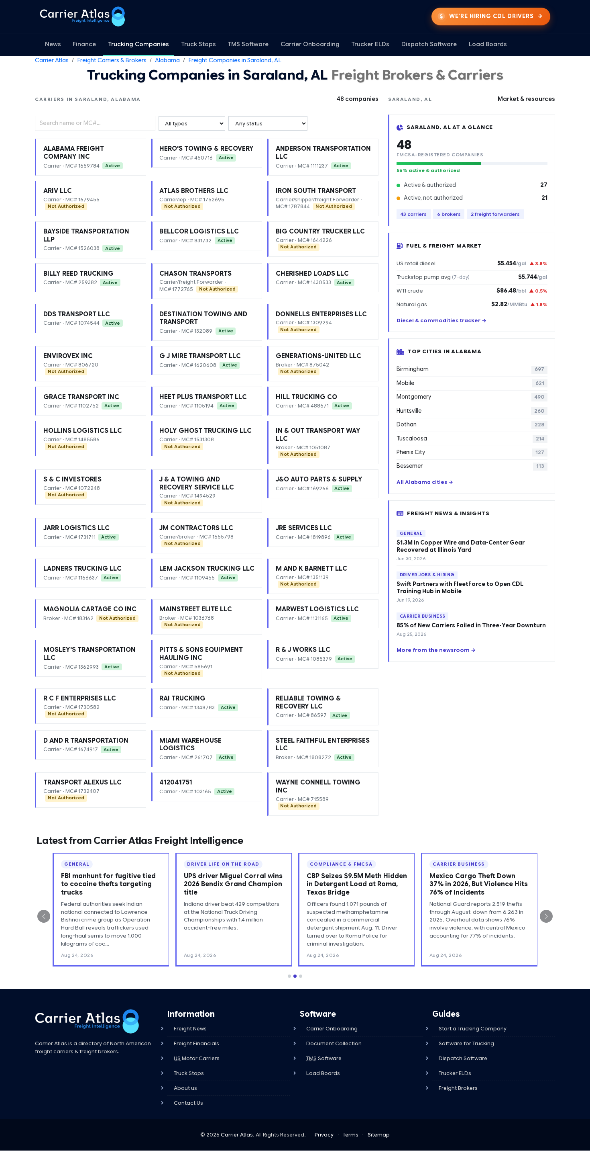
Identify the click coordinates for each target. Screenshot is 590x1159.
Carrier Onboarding (310, 44)
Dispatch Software (429, 44)
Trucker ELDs (370, 44)
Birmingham (470, 369)
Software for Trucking (466, 1043)
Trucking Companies (138, 44)
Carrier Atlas (52, 60)
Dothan (470, 424)
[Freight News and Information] (87, 1021)
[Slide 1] (289, 976)
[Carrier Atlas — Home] (82, 16)
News (53, 44)
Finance (84, 44)
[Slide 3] (300, 976)
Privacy (324, 1134)
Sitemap (379, 1134)
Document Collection (334, 1043)
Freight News (190, 1028)
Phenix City (470, 452)
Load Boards (488, 44)
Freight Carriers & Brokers (111, 60)
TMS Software (248, 44)
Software (324, 1058)
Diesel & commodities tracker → (441, 320)
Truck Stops (198, 44)
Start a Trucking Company (473, 1028)
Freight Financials (196, 1043)
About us (185, 1088)
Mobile (470, 383)
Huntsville (470, 410)
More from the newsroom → (436, 650)
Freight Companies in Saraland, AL (234, 60)
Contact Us (188, 1103)
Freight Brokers (458, 1088)
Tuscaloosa (470, 438)
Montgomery (470, 396)
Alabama (167, 60)
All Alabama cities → (425, 482)
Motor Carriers (197, 1058)
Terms (350, 1134)
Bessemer (470, 466)
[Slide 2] (295, 976)
